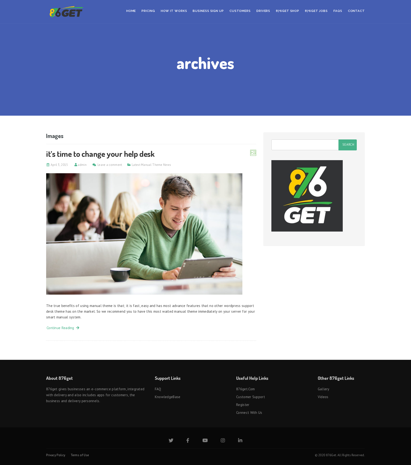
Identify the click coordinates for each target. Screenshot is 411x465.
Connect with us (249, 412)
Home (131, 11)
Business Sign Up (208, 11)
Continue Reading (61, 328)
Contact (356, 11)
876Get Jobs (316, 11)
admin (82, 165)
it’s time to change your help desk (100, 153)
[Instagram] (223, 441)
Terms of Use (80, 455)
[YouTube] (205, 441)
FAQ (158, 389)
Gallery (323, 389)
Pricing (148, 11)
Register (242, 404)
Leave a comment (110, 165)
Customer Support (250, 397)
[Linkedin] (240, 441)
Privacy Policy (55, 455)
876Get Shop (287, 11)
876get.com (245, 389)
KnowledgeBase (168, 397)
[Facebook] (187, 441)
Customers (240, 11)
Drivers (263, 11)
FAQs (337, 11)
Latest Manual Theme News (151, 165)
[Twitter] (171, 441)
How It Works (174, 11)
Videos (323, 397)
